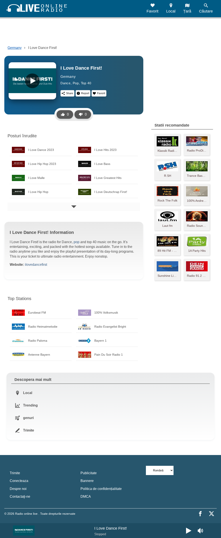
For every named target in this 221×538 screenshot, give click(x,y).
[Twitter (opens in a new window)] (211, 513)
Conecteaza (19, 481)
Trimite (15, 473)
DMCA (86, 496)
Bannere (87, 481)
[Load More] (74, 206)
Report (85, 93)
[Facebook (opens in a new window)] (200, 513)
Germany (15, 48)
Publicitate (89, 473)
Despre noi (18, 489)
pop (76, 242)
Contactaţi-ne (20, 496)
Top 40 (86, 83)
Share (69, 93)
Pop (76, 83)
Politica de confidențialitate (101, 489)
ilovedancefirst (36, 264)
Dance (65, 83)
